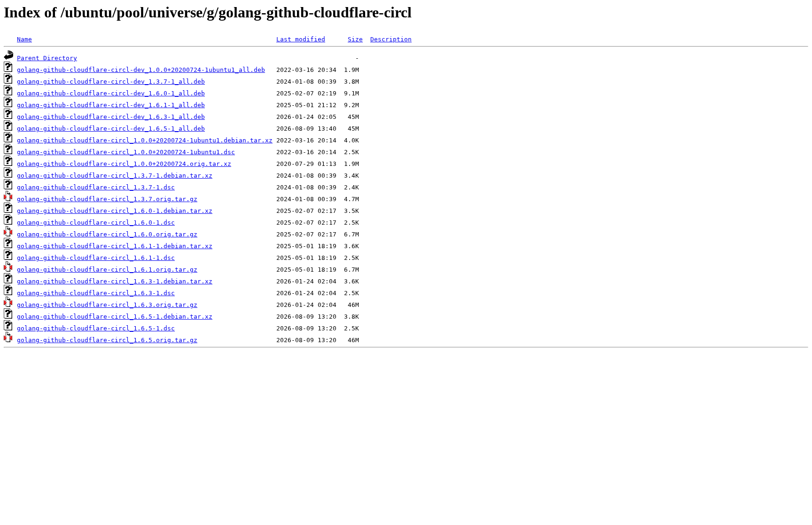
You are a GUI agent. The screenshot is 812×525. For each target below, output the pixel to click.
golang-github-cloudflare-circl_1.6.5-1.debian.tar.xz (114, 316)
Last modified (300, 39)
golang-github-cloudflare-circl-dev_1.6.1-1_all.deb (111, 105)
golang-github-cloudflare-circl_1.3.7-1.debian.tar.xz (114, 175)
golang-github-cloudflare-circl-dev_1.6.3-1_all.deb (111, 116)
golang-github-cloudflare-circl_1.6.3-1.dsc (96, 293)
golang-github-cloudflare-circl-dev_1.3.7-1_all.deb (111, 81)
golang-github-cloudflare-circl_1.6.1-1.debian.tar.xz (114, 246)
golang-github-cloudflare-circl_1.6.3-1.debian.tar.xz (114, 281)
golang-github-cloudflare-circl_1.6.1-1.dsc (96, 257)
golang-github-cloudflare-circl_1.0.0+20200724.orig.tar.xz (124, 163)
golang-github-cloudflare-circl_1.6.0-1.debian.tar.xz (114, 210)
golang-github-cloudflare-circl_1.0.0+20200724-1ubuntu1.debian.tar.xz (145, 140)
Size (355, 39)
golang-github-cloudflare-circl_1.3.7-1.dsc (96, 187)
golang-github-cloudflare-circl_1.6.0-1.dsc (96, 222)
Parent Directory (47, 58)
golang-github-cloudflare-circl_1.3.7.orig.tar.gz (107, 199)
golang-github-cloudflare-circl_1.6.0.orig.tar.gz (107, 234)
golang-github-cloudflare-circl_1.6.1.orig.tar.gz (107, 269)
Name (24, 39)
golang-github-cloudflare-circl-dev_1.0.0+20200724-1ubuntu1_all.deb (141, 69)
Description (391, 39)
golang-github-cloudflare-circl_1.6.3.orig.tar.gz (107, 304)
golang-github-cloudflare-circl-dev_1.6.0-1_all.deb (111, 93)
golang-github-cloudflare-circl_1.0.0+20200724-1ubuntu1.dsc (126, 152)
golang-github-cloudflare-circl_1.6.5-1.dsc (96, 328)
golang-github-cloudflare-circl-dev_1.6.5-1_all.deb (111, 128)
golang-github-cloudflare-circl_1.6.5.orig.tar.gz (107, 340)
